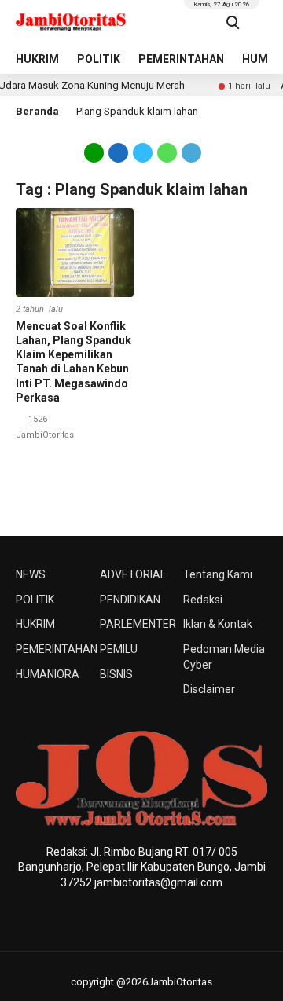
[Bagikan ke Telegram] (190, 151)
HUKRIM (37, 59)
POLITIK (98, 59)
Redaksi (202, 599)
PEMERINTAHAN (181, 59)
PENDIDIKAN (130, 599)
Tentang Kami (217, 574)
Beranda (37, 111)
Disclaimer (209, 689)
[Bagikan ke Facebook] (118, 151)
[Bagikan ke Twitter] (142, 151)
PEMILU (119, 649)
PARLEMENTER (138, 624)
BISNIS (116, 674)
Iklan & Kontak (217, 624)
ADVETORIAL (133, 574)
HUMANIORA (47, 674)
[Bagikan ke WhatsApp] (167, 151)
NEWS (31, 574)
